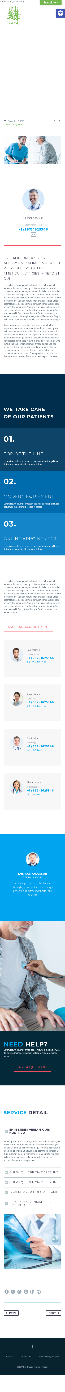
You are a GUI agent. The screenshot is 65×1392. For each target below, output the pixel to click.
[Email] (33, 234)
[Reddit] (39, 1292)
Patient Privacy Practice (48, 1357)
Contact (9, 1357)
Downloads (26, 1357)
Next (52, 1313)
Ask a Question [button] (33, 1067)
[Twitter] (13, 1292)
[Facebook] (7, 1292)
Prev (12, 1313)
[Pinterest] (19, 1292)
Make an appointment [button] (28, 627)
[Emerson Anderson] (32, 212)
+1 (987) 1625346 (33, 229)
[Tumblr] (26, 1292)
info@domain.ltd (39, 662)
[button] (60, 13)
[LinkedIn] (32, 1292)
